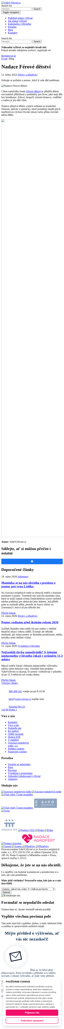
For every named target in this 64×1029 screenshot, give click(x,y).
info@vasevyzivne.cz (20, 699)
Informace (23, 576)
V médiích (13, 739)
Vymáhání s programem (20, 773)
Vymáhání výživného (29, 646)
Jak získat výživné (17, 21)
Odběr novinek (15, 734)
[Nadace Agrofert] (28, 843)
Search (37, 9)
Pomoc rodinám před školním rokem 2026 (29, 622)
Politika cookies (16, 748)
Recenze (12, 770)
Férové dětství (33, 91)
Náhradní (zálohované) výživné (24, 776)
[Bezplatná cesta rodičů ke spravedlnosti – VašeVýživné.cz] (11, 2)
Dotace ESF (14, 737)
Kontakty (13, 32)
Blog (10, 29)
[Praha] (44, 830)
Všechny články (9, 683)
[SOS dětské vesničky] (35, 846)
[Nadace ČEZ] (18, 830)
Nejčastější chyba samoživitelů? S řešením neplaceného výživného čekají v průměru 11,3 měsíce (32, 655)
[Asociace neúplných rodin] (31, 791)
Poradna (12, 26)
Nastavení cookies (17, 751)
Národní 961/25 (13, 708)
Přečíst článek (8, 613)
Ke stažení (13, 731)
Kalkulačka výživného (19, 24)
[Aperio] (11, 846)
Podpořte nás (14, 728)
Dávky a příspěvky (28, 74)
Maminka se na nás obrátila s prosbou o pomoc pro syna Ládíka (28, 584)
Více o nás (13, 725)
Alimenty (13, 779)
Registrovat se (8, 55)
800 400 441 (15, 691)
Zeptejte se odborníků (19, 764)
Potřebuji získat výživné (20, 18)
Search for (6, 5)
